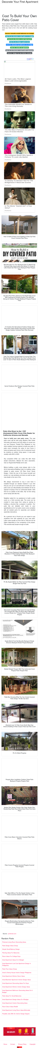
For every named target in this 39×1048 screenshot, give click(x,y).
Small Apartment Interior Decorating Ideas (14, 1003)
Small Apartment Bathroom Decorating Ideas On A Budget (17, 991)
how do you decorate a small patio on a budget (19, 36)
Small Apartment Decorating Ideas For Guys (15, 983)
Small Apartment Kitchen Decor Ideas (13, 976)
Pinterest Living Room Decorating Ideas (14, 942)
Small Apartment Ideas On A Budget (13, 960)
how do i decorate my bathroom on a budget (19, 45)
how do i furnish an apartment (19, 47)
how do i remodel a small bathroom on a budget (19, 33)
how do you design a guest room (19, 42)
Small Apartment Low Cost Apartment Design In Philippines (16, 964)
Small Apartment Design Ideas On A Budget (15, 999)
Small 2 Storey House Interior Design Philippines (16, 972)
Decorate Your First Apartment (20, 1)
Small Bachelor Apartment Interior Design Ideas (16, 980)
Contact (12, 1044)
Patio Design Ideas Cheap (10, 946)
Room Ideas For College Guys (11, 956)
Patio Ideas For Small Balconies (11, 996)
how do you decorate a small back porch (19, 39)
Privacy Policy (22, 1044)
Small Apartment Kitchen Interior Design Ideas (16, 987)
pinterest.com (12, 934)
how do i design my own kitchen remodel (19, 53)
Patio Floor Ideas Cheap (9, 969)
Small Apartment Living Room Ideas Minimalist (16, 1010)
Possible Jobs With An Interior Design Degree (16, 1014)
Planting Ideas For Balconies (10, 953)
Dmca (5, 1044)
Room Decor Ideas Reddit (10, 1006)
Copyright (32, 1044)
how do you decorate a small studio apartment (19, 50)
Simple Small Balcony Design (11, 949)
